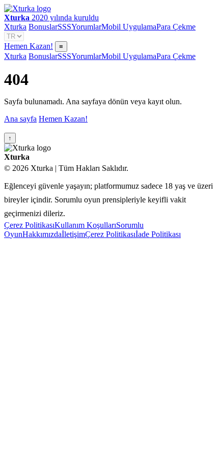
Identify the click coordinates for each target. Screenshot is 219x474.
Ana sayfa (20, 118)
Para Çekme (176, 26)
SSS (64, 26)
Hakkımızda (42, 234)
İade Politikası (158, 234)
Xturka (15, 26)
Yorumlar (86, 26)
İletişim (73, 234)
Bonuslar (43, 26)
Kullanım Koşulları (85, 225)
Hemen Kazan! (28, 46)
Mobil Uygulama (128, 26)
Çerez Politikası (29, 225)
